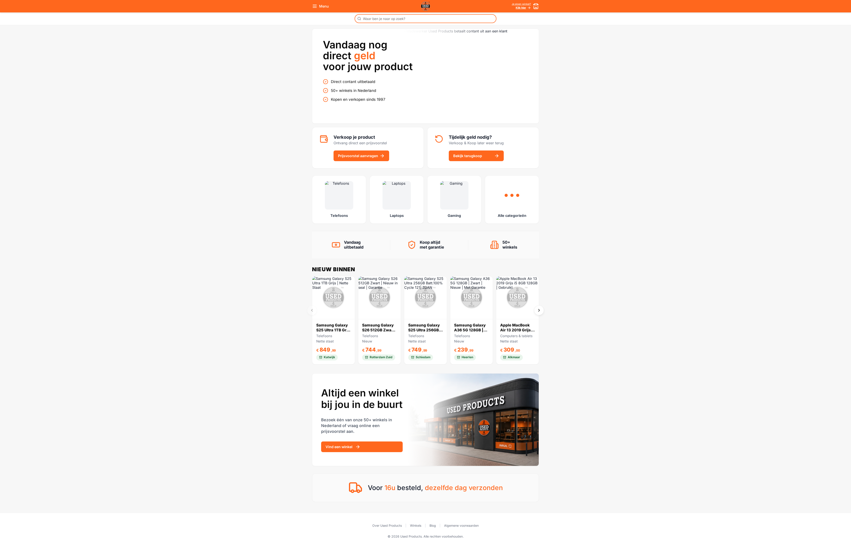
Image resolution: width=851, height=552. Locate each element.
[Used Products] (425, 6)
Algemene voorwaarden (461, 525)
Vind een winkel (339, 447)
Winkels (415, 525)
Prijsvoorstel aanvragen (358, 156)
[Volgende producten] (539, 310)
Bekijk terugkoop (467, 156)
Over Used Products (387, 525)
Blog (432, 525)
